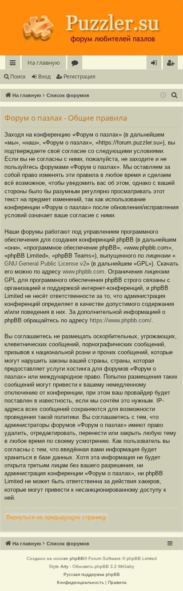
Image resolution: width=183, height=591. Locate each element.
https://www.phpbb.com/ (120, 320)
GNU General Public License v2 (45, 263)
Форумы (77, 64)
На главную (44, 63)
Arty (64, 566)
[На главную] (91, 28)
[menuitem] (170, 63)
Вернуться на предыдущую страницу (56, 517)
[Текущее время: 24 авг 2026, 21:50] (163, 95)
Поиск (17, 77)
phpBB (77, 558)
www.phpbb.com (83, 271)
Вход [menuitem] (156, 64)
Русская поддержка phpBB (92, 574)
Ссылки (14, 64)
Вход (44, 77)
